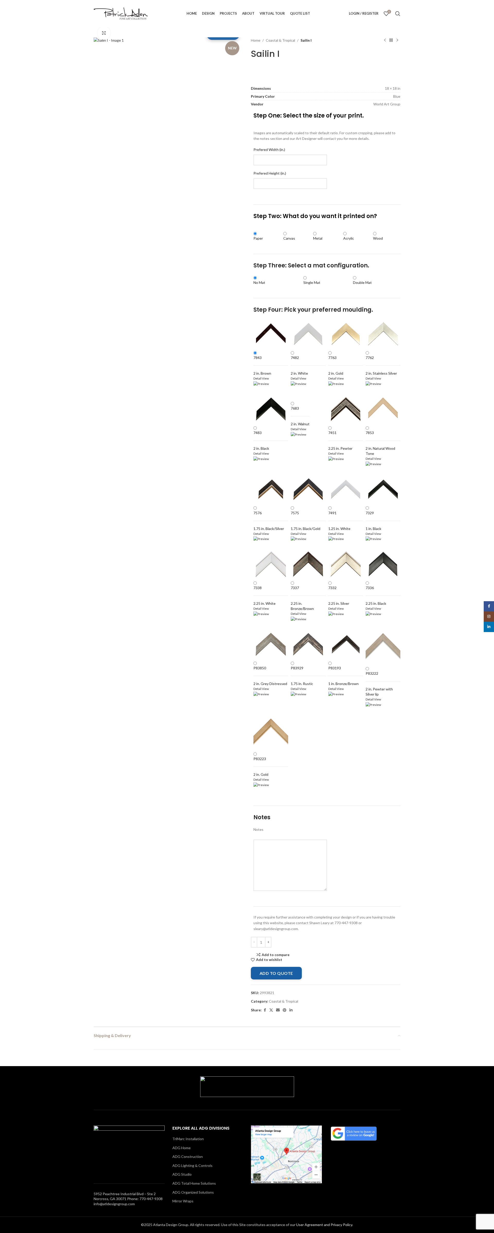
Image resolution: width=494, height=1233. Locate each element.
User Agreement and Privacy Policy (324, 1224)
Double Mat (362, 282)
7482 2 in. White (299, 365)
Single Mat (311, 282)
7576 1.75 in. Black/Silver (268, 521)
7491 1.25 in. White (339, 521)
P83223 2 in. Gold (260, 767)
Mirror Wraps (182, 1201)
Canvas (289, 238)
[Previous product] (385, 40)
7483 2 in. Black (261, 440)
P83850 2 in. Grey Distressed (270, 676)
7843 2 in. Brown (262, 365)
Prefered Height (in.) (269, 173)
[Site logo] (121, 13)
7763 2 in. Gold (335, 365)
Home (255, 40)
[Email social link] (278, 1010)
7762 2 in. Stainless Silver (381, 365)
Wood (378, 238)
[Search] (398, 13)
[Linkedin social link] (291, 1010)
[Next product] (397, 40)
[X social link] (271, 1010)
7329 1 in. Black (373, 521)
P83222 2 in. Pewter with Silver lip (379, 683)
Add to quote (276, 973)
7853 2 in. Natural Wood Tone (380, 443)
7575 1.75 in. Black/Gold (305, 521)
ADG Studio (182, 1174)
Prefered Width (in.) (269, 149)
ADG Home (181, 1148)
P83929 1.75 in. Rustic (302, 676)
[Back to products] (391, 40)
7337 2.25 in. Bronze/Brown (302, 598)
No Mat (259, 282)
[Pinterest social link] (284, 1010)
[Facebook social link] (265, 1010)
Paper (258, 238)
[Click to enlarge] (104, 32)
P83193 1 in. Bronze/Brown (343, 676)
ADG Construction (187, 1156)
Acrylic (348, 238)
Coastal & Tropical (280, 40)
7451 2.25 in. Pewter (340, 440)
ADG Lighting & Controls (192, 1165)
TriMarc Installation (188, 1139)
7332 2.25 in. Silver (338, 596)
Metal (317, 238)
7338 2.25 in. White (264, 596)
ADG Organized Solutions (193, 1192)
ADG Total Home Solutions (194, 1183)
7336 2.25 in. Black (376, 596)
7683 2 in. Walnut (300, 416)
